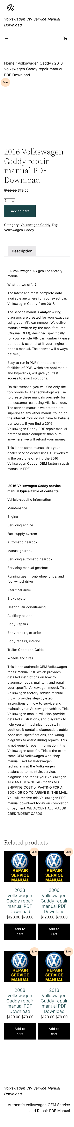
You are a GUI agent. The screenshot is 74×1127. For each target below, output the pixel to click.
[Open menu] (6, 37)
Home (9, 63)
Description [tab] (22, 251)
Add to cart (20, 211)
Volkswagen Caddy (34, 63)
